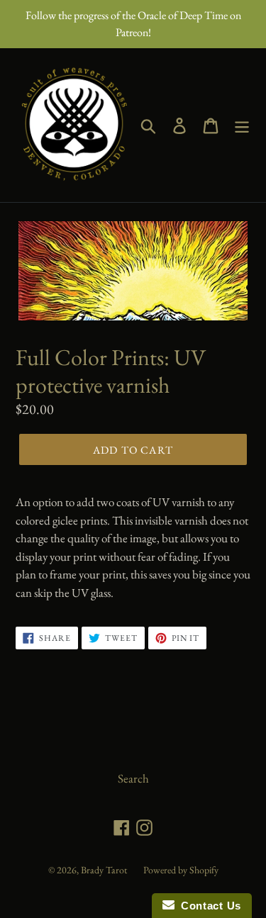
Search (133, 778)
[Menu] (241, 124)
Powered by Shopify (180, 869)
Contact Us (207, 906)
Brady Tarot (104, 869)
